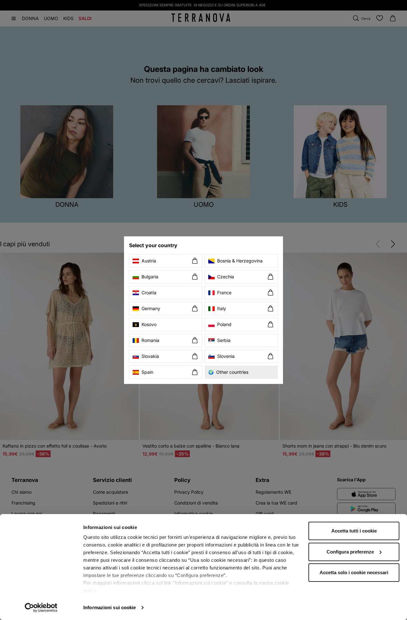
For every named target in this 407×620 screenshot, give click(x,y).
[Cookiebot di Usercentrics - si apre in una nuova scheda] (41, 607)
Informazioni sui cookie (109, 607)
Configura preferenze (350, 551)
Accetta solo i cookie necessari (354, 572)
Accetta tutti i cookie (354, 530)
